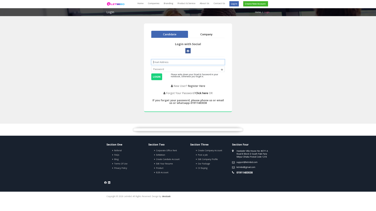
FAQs (116, 154)
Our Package (204, 163)
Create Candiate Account (168, 159)
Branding (168, 3)
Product (159, 168)
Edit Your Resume (164, 163)
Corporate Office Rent (166, 150)
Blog (116, 159)
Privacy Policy (120, 168)
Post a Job (203, 154)
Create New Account (255, 3)
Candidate (169, 34)
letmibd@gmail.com (245, 167)
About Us (204, 3)
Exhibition (160, 154)
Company (206, 34)
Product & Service (186, 3)
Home (140, 3)
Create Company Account (210, 150)
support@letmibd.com (246, 162)
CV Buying (202, 168)
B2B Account (162, 172)
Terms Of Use (120, 163)
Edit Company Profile (208, 159)
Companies (153, 3)
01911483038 (244, 172)
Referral (118, 150)
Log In (234, 3)
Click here (202, 93)
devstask (166, 196)
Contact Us (219, 3)
